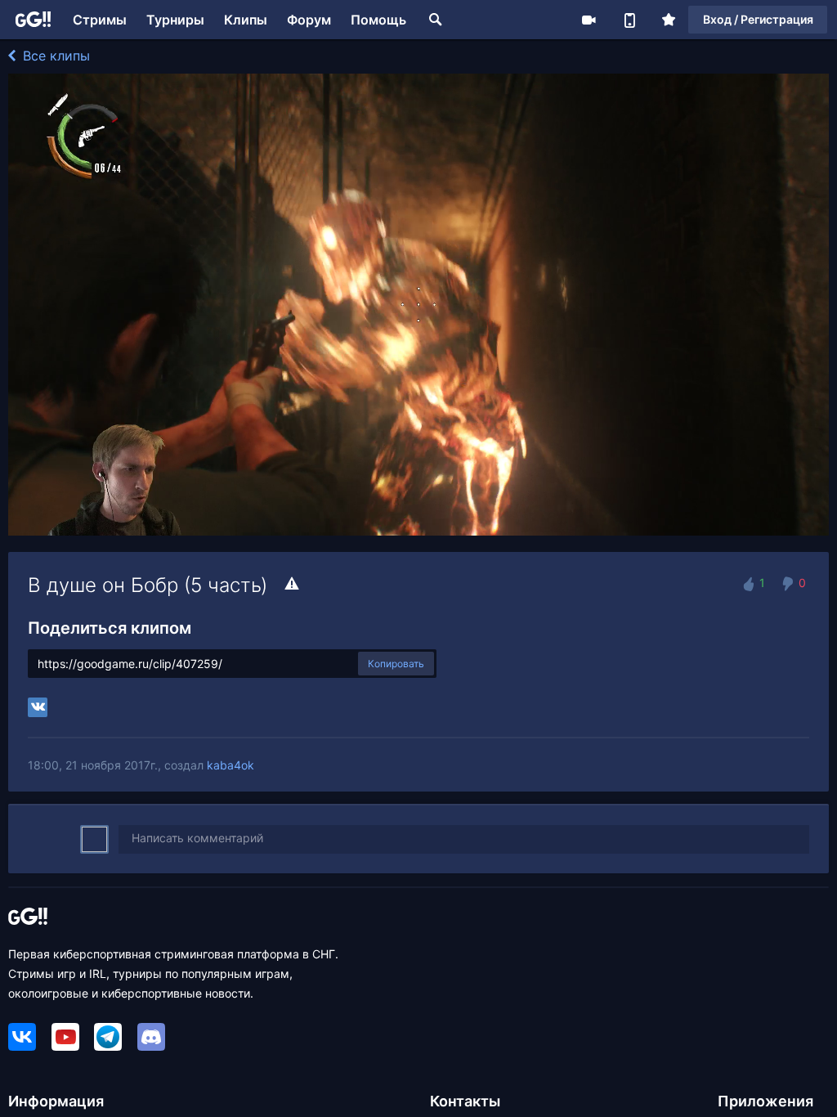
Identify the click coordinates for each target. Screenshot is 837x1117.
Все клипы (54, 55)
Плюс (668, 19)
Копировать (396, 663)
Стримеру (588, 19)
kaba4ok (230, 765)
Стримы (100, 19)
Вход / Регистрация (758, 19)
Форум (309, 19)
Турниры (175, 19)
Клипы (245, 19)
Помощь (378, 19)
